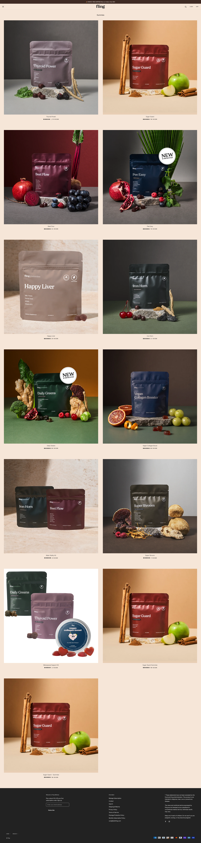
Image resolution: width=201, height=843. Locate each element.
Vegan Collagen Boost (150, 446)
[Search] (185, 6)
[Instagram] (169, 821)
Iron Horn (150, 336)
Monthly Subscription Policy (117, 818)
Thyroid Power (51, 116)
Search (111, 804)
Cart (197, 6)
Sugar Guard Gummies (150, 665)
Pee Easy (150, 226)
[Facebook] (165, 821)
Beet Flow (51, 226)
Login (191, 6)
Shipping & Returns (114, 807)
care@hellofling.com (115, 821)
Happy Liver (51, 336)
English (15, 833)
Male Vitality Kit (51, 555)
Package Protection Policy (116, 815)
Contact (111, 801)
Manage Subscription (115, 798)
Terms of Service (114, 812)
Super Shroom (150, 555)
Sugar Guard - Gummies (51, 775)
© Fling (8, 838)
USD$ (7, 833)
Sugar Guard (150, 116)
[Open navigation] (3, 6)
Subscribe (51, 810)
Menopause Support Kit (51, 665)
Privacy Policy (113, 809)
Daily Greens (51, 446)
